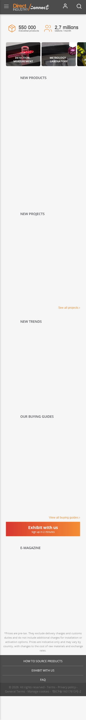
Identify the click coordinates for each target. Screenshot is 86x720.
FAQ (43, 680)
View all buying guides (63, 517)
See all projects (68, 307)
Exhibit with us (43, 670)
